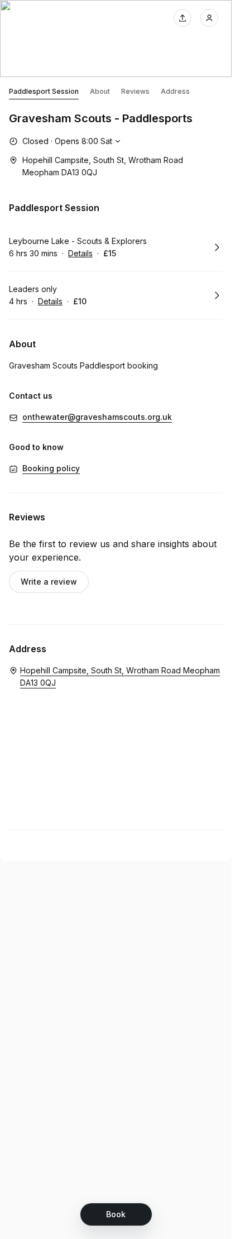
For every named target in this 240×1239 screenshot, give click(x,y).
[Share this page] (182, 18)
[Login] (209, 18)
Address (175, 91)
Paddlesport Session (44, 91)
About (100, 91)
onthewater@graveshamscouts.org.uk (97, 417)
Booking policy (51, 468)
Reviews (135, 91)
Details (80, 253)
